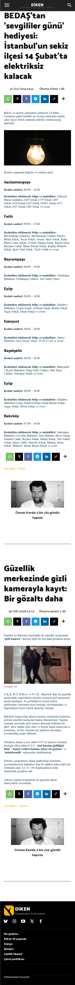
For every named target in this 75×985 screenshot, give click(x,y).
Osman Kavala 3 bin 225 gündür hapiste (37, 515)
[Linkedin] (45, 99)
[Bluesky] (5, 921)
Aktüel (22, 468)
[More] (63, 99)
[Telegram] (36, 99)
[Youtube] (23, 921)
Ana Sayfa (9, 468)
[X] (17, 99)
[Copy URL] (54, 99)
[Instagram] (14, 921)
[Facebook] (26, 99)
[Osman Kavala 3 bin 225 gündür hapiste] (37, 494)
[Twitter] (32, 921)
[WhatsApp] (8, 99)
